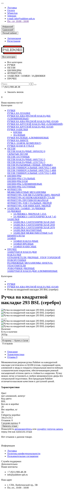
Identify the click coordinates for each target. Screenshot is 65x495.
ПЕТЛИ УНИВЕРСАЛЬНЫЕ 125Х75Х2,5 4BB (31, 173)
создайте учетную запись (50, 429)
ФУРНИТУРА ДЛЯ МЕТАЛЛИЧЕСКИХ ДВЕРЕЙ (33, 195)
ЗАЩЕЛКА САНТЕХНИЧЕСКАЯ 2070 (34, 227)
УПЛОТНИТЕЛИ (16, 265)
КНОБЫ (17, 132)
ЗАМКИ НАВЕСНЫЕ (24, 246)
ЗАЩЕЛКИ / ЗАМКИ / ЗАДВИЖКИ (26, 208)
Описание (12, 351)
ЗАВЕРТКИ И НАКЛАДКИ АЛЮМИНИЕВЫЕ (32, 271)
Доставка (12, 7)
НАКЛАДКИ (14, 254)
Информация (8, 445)
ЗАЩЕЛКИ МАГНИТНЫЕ (27, 230)
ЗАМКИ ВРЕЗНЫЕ (23, 244)
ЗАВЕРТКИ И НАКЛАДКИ (22, 252)
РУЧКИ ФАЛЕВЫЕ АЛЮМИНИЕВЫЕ (28, 137)
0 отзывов (7, 343)
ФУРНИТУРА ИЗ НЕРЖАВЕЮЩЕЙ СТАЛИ (31, 197)
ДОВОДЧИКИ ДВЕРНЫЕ (21, 268)
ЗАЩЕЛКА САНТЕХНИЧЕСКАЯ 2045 (34, 222)
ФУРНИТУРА (14, 189)
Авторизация (14, 38)
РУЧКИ (11, 110)
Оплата (11, 10)
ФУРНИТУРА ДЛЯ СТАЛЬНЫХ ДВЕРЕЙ (29, 203)
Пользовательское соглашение (22, 456)
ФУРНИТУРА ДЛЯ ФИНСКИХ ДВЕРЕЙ (29, 205)
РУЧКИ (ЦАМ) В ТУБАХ (20, 146)
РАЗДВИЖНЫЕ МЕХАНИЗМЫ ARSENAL (30, 263)
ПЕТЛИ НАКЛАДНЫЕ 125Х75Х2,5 (26, 162)
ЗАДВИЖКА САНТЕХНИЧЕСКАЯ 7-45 (34, 216)
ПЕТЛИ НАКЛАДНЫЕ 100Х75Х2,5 (26, 159)
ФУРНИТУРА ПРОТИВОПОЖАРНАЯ (27, 200)
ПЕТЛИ (11, 148)
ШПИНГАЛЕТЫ (16, 235)
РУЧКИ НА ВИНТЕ (17, 140)
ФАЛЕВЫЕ (19, 135)
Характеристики (15, 354)
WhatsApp (12, 13)
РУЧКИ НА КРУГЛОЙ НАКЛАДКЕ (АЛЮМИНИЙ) (35, 124)
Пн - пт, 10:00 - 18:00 (18, 21)
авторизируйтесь (23, 429)
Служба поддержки (11, 461)
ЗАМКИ (11, 238)
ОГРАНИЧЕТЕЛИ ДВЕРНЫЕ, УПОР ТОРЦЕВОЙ (33, 257)
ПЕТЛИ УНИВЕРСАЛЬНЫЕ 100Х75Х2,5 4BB (31, 170)
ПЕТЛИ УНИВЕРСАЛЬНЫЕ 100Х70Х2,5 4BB (31, 167)
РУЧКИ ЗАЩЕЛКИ (17, 129)
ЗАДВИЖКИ (14, 211)
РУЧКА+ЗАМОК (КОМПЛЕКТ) (24, 143)
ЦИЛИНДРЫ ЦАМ (17, 181)
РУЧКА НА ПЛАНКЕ (18, 113)
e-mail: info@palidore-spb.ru (21, 18)
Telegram (11, 16)
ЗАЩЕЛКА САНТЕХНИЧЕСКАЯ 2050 (34, 225)
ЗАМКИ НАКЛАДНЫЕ (25, 241)
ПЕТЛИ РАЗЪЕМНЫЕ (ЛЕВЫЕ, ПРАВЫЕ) (30, 165)
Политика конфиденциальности (23, 453)
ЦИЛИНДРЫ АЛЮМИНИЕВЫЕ (24, 184)
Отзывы (12, 357)
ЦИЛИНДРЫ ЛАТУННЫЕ (21, 186)
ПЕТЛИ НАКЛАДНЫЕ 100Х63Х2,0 (26, 151)
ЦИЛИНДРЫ (14, 176)
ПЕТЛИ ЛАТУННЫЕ (18, 156)
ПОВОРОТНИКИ (16, 260)
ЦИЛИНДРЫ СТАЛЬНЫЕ (21, 178)
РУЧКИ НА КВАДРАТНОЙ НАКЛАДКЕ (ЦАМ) (32, 121)
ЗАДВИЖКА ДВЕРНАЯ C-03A (29, 214)
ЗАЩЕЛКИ (13, 219)
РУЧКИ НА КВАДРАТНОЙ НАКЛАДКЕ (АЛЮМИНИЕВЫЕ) (29, 117)
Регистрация (13, 41)
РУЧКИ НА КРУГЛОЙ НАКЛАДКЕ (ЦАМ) (30, 127)
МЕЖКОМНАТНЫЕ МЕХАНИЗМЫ (26, 192)
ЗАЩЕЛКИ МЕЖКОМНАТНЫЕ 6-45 (33, 233)
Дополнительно (9, 464)
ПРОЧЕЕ (12, 249)
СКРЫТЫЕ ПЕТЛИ (17, 154)
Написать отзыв (9, 426)
